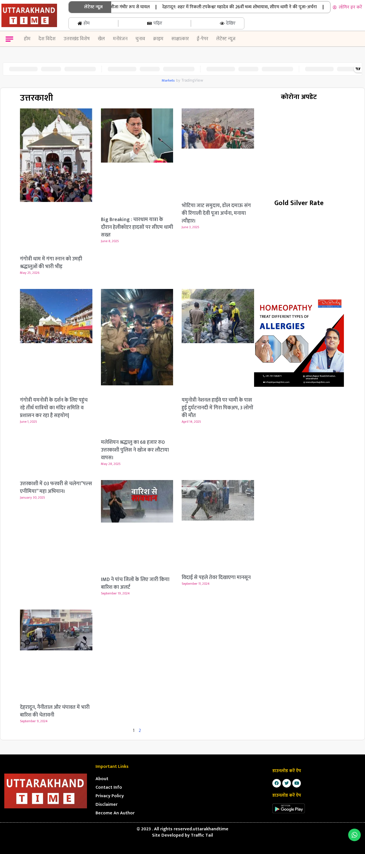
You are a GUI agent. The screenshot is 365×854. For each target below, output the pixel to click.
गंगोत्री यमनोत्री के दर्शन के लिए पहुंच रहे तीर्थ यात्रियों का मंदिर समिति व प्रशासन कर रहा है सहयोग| (54, 408)
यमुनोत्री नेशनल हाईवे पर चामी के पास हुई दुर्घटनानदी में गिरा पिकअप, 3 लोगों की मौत (217, 408)
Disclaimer (106, 804)
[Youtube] (296, 783)
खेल (101, 39)
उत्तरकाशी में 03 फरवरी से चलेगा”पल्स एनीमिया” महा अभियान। (56, 487)
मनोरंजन (120, 39)
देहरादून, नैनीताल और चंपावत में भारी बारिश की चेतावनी (55, 711)
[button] (9, 40)
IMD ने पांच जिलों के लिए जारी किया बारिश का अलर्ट (135, 583)
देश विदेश (47, 39)
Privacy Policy (110, 796)
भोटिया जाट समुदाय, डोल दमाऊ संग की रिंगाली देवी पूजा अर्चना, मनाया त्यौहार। (216, 213)
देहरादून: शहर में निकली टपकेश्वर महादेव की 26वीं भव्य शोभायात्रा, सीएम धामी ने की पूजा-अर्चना (225, 7)
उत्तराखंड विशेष (77, 39)
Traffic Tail (202, 835)
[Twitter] (286, 783)
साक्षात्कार (180, 39)
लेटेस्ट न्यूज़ (226, 39)
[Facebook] (276, 783)
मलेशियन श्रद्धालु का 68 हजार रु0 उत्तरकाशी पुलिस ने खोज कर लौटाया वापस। (135, 450)
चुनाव (140, 39)
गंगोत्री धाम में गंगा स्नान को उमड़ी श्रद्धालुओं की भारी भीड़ (51, 263)
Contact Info (109, 787)
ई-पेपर (202, 39)
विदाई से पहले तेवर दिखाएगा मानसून (216, 577)
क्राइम (158, 39)
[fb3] (299, 342)
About (102, 779)
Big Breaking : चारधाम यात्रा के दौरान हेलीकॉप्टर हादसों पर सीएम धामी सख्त (137, 227)
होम (27, 39)
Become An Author (115, 813)
